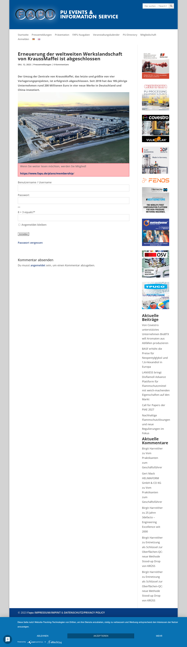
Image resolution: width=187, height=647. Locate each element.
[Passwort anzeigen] (19, 207)
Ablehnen (42, 635)
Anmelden (23, 39)
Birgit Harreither (152, 448)
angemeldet (38, 265)
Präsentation (62, 35)
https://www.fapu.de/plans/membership (46, 173)
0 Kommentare (61, 64)
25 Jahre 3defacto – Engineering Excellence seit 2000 (151, 522)
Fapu (30, 612)
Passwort (23, 195)
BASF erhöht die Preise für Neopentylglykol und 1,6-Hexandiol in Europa (155, 357)
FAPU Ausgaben (81, 35)
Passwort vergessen (30, 242)
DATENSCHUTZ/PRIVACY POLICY (84, 612)
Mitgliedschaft (148, 35)
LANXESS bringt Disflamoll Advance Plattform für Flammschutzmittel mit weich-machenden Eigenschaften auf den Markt (156, 386)
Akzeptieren (101, 635)
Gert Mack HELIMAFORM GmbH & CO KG (151, 478)
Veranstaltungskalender (106, 35)
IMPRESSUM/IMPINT (47, 612)
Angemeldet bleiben (33, 224)
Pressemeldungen (42, 35)
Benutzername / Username (35, 182)
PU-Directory (130, 35)
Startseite (23, 35)
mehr (159, 635)
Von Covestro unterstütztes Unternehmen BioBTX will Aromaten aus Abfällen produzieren (155, 334)
